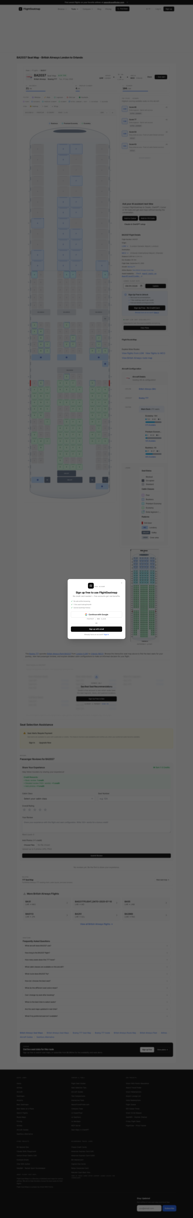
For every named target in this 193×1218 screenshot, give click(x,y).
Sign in (106, 634)
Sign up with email (96, 629)
